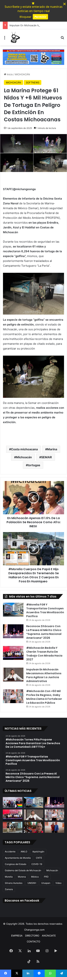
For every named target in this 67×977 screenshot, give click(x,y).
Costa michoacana (24, 449)
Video (58, 883)
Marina (52, 449)
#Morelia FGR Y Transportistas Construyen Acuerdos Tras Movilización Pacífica (45, 610)
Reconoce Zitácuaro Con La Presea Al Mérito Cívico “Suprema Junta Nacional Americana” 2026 (43, 632)
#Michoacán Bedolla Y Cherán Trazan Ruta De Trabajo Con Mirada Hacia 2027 (44, 653)
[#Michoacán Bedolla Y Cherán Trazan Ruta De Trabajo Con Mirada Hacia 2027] (13, 653)
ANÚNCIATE (49, 935)
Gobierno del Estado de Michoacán (23, 870)
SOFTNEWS (32, 82)
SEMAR (46, 457)
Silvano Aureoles (13, 883)
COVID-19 (36, 864)
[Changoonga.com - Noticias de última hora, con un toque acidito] (14, 37)
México (35, 876)
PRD (46, 876)
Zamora (9, 889)
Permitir (40, 16)
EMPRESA (17, 935)
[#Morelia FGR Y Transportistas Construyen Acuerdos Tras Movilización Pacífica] (13, 610)
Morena (22, 876)
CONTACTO (33, 941)
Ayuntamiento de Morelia (18, 857)
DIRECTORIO (32, 935)
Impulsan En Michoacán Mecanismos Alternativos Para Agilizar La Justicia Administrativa (43, 675)
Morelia (9, 876)
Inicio (9, 74)
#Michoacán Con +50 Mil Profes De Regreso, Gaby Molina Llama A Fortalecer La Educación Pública (44, 697)
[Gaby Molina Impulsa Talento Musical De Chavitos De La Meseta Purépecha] (54, 827)
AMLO (24, 851)
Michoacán (24, 457)
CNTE (39, 857)
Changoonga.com (34, 929)
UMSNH (32, 883)
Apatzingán (38, 851)
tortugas (34, 465)
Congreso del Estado (15, 864)
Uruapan (45, 883)
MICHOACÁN (22, 74)
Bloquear (25, 16)
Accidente (10, 851)
